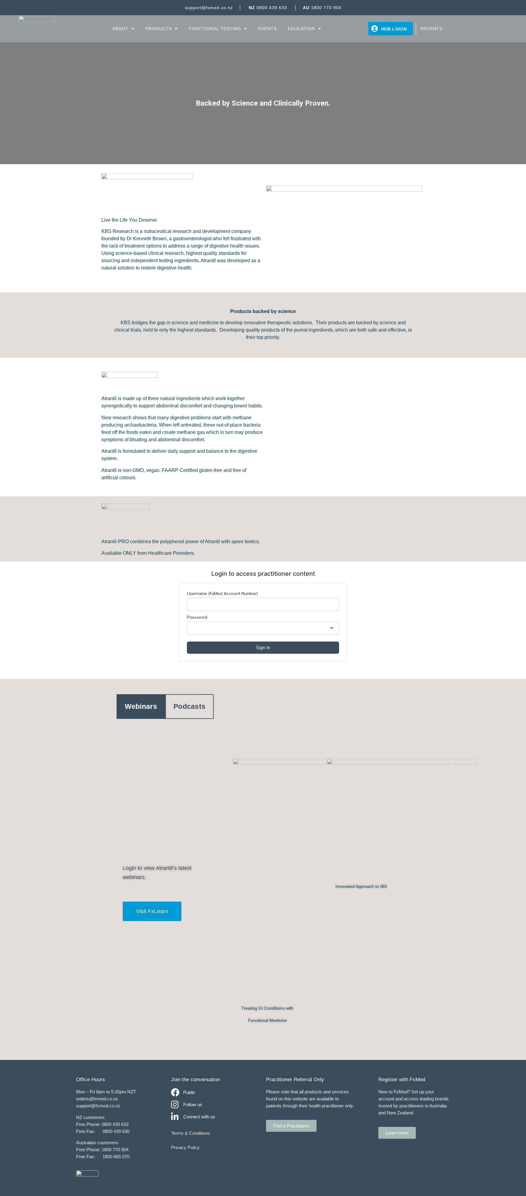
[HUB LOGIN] (374, 28)
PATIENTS (431, 28)
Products (159, 28)
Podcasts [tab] (189, 706)
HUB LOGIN (394, 28)
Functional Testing (215, 28)
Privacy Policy (185, 1147)
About (120, 28)
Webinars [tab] (141, 706)
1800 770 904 (322, 7)
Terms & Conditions (190, 1133)
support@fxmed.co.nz (209, 7)
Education (301, 28)
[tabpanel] (263, 892)
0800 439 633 (268, 7)
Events (267, 28)
